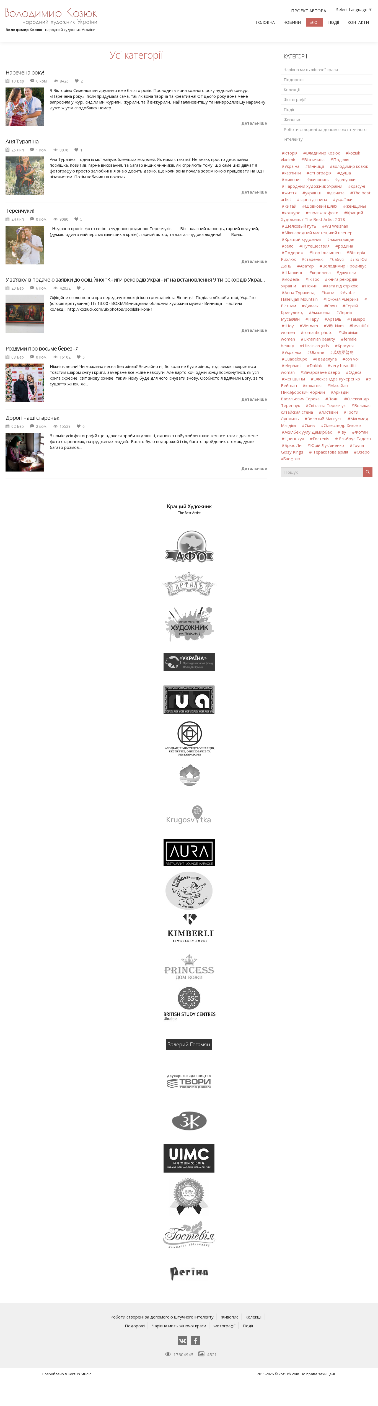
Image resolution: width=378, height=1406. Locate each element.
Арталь (334, 319)
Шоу (289, 325)
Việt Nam (335, 325)
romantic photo (318, 332)
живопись (319, 179)
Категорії (295, 56)
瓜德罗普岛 (343, 352)
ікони (329, 292)
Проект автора (308, 10)
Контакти (358, 22)
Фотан (361, 432)
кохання (313, 385)
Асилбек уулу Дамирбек (308, 432)
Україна (291, 166)
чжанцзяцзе (342, 239)
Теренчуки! (20, 210)
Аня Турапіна (22, 141)
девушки (347, 179)
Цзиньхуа (294, 438)
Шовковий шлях (321, 206)
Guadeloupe (295, 359)
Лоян (333, 398)
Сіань (310, 425)
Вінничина (314, 159)
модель (292, 279)
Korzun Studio (80, 1373)
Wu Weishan (336, 226)
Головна (265, 22)
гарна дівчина (313, 199)
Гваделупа (326, 359)
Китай (290, 206)
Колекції (292, 89)
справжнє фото (323, 212)
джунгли (347, 272)
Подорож (294, 252)
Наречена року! (25, 72)
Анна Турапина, (299, 292)
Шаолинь (294, 272)
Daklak (316, 365)
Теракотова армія (330, 452)
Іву (343, 432)
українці (313, 192)
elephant (292, 365)
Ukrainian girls (316, 345)
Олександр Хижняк (342, 425)
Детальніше (254, 123)
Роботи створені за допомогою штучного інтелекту (325, 134)
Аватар (307, 266)
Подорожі (294, 79)
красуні (358, 186)
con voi (352, 359)
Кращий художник (303, 239)
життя (290, 192)
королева (321, 272)
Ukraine (317, 352)
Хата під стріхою (342, 286)
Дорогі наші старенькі (33, 418)
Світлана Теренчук (327, 405)
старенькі (313, 259)
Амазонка (321, 312)
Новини (292, 22)
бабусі (338, 259)
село (289, 246)
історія (290, 153)
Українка (292, 352)
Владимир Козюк (323, 153)
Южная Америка (342, 299)
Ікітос (313, 279)
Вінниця (316, 166)
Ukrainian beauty (319, 339)
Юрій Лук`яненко (327, 445)
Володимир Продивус (344, 266)
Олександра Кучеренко (337, 379)
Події (333, 22)
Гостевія (321, 438)
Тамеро (357, 319)
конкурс (292, 212)
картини (292, 173)
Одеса (355, 372)
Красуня (346, 345)
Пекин (311, 286)
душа (345, 173)
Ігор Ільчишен (326, 252)
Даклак (312, 305)
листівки (330, 412)
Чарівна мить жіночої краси (311, 69)
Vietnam (310, 325)
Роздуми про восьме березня (42, 348)
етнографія (320, 173)
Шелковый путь (300, 226)
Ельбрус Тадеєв (354, 438)
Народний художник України (313, 186)
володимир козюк (350, 166)
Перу (313, 319)
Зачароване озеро (321, 372)
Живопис (292, 119)
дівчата (337, 192)
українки (344, 199)
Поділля (341, 159)
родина (345, 246)
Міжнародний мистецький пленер (318, 232)
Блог (314, 22)
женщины (356, 206)
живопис (292, 179)
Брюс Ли (293, 445)
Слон (332, 305)
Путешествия (316, 246)
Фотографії (295, 99)
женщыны (294, 379)
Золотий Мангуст (324, 418)
